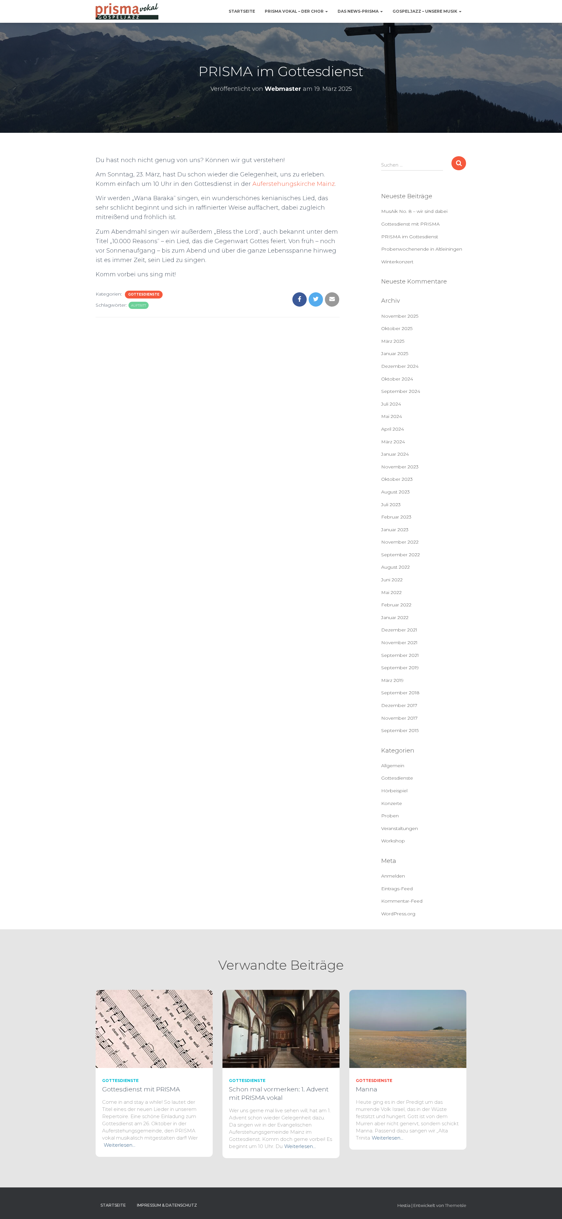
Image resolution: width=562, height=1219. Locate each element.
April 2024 (392, 429)
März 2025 (392, 341)
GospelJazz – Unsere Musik (425, 11)
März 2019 (392, 680)
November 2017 (399, 718)
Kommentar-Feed (401, 901)
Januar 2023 (394, 530)
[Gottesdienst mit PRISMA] (154, 1028)
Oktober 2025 (396, 328)
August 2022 (395, 567)
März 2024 (393, 442)
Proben (390, 816)
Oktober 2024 (397, 379)
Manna (366, 1089)
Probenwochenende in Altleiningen (421, 249)
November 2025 (399, 316)
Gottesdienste (143, 294)
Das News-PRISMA (359, 11)
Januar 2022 (394, 617)
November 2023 (400, 467)
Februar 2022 (396, 605)
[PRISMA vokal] (127, 11)
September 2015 (400, 730)
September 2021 (400, 655)
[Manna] (407, 1028)
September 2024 (400, 391)
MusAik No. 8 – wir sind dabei (414, 211)
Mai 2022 (391, 592)
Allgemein (392, 766)
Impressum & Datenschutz (167, 1205)
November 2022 (400, 542)
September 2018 (400, 693)
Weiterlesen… (119, 1145)
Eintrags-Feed (397, 889)
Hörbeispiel (394, 791)
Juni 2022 (392, 580)
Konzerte (391, 803)
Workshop (393, 841)
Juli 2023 (391, 504)
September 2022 (400, 555)
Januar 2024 (395, 454)
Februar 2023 (396, 517)
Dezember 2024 (400, 366)
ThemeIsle (455, 1205)
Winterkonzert (397, 262)
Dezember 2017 (399, 705)
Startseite (242, 11)
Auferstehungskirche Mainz (293, 183)
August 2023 (395, 492)
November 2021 (399, 642)
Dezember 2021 (399, 630)
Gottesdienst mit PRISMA (410, 224)
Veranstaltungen (399, 828)
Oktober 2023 (397, 479)
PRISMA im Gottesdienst (409, 237)
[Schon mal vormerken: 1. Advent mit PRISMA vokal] (281, 1028)
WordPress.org (398, 914)
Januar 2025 (394, 353)
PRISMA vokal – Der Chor (295, 11)
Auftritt (138, 305)
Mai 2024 (391, 416)
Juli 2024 (391, 404)
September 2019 (400, 668)
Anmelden (393, 876)
